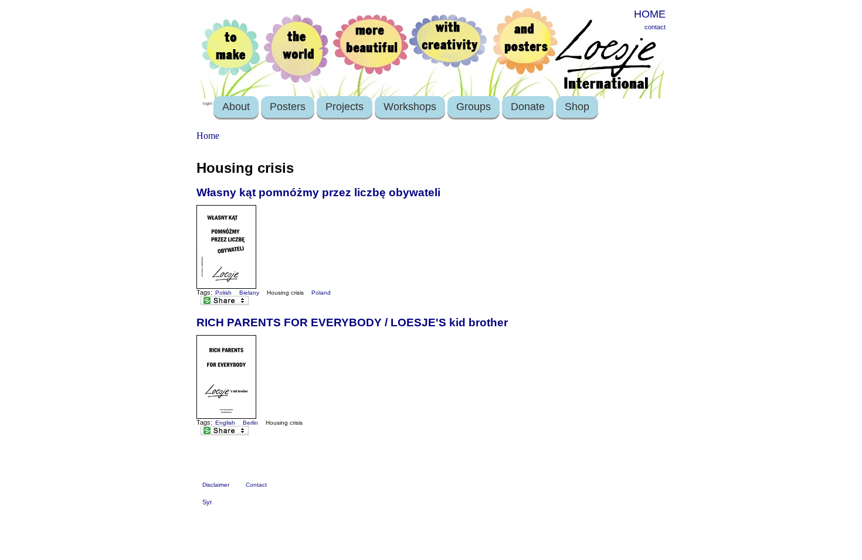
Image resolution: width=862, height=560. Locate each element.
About (236, 106)
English (225, 422)
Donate (528, 106)
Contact (256, 485)
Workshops (410, 106)
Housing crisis (285, 292)
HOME (650, 14)
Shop (577, 106)
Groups (473, 106)
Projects (344, 106)
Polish (223, 292)
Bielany (249, 292)
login (207, 103)
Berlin (250, 422)
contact (655, 26)
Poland (321, 292)
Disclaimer (215, 485)
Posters (288, 106)
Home (207, 136)
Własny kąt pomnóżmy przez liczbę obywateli (318, 192)
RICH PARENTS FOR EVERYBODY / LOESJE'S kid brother (352, 322)
